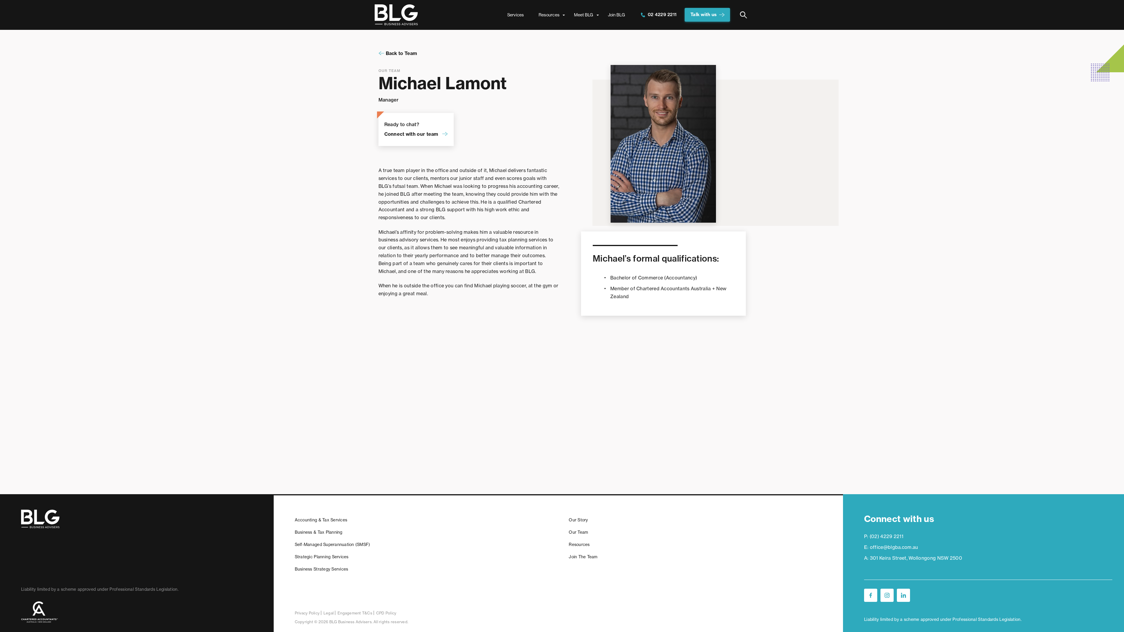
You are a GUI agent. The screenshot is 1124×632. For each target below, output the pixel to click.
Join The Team (583, 556)
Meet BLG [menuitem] (583, 15)
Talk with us (703, 14)
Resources (579, 544)
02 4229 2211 (662, 14)
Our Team (578, 532)
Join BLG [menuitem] (616, 15)
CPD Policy (386, 613)
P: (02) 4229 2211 (883, 536)
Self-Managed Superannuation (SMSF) (332, 544)
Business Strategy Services (321, 569)
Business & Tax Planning (318, 532)
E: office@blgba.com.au (891, 547)
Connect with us (899, 518)
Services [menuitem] (515, 15)
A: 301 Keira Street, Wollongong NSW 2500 (913, 558)
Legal (328, 613)
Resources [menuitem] (549, 15)
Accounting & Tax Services (321, 520)
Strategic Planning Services (322, 556)
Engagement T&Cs (354, 613)
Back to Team (401, 53)
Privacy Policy (307, 613)
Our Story (578, 520)
